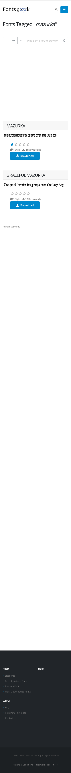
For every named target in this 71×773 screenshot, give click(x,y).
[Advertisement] (35, 82)
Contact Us (10, 718)
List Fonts (10, 675)
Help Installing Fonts (15, 712)
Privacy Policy (43, 765)
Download (26, 156)
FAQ (7, 707)
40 (13, 40)
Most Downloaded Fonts (18, 691)
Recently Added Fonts (16, 681)
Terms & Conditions (23, 765)
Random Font (12, 686)
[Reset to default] (64, 40)
